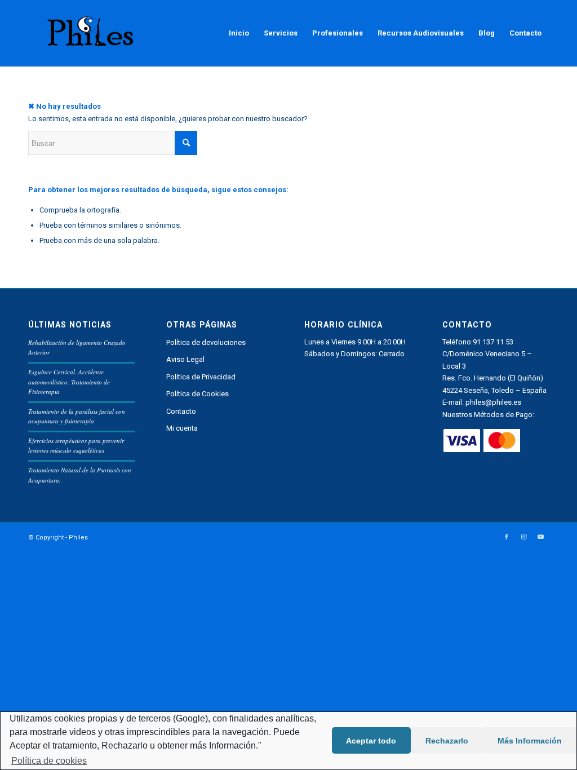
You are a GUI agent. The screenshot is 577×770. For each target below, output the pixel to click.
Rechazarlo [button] (446, 740)
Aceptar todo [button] (371, 740)
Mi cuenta (182, 428)
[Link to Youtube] (540, 537)
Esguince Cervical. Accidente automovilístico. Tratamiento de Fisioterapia (69, 382)
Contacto (181, 411)
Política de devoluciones (206, 342)
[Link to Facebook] (506, 537)
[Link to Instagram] (523, 537)
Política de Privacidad (201, 377)
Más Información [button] (530, 740)
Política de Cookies (197, 394)
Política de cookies (49, 760)
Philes (78, 537)
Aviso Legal (185, 359)
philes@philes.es (493, 402)
